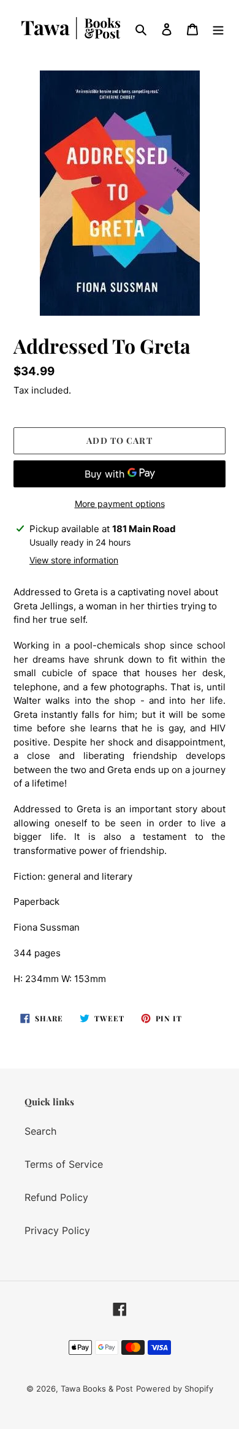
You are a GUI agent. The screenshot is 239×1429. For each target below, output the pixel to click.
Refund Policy (56, 1197)
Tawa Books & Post (97, 1388)
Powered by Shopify (174, 1388)
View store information (73, 560)
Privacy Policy (57, 1230)
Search (40, 1131)
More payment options (120, 503)
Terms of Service (64, 1164)
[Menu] (218, 28)
